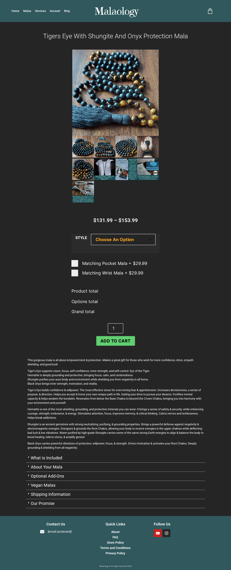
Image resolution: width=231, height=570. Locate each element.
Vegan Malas (43, 485)
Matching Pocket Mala (114, 263)
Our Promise (42, 503)
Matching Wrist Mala (112, 273)
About (115, 532)
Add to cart (115, 341)
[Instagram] (166, 533)
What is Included (46, 457)
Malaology (116, 11)
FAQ (115, 537)
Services (40, 11)
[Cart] (210, 11)
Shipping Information (50, 494)
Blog (67, 11)
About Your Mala (46, 467)
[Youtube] (158, 533)
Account (55, 11)
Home (15, 11)
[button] (115, 458)
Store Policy (115, 542)
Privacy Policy (115, 553)
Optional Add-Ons (47, 476)
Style (81, 238)
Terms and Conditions (115, 548)
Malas (27, 11)
